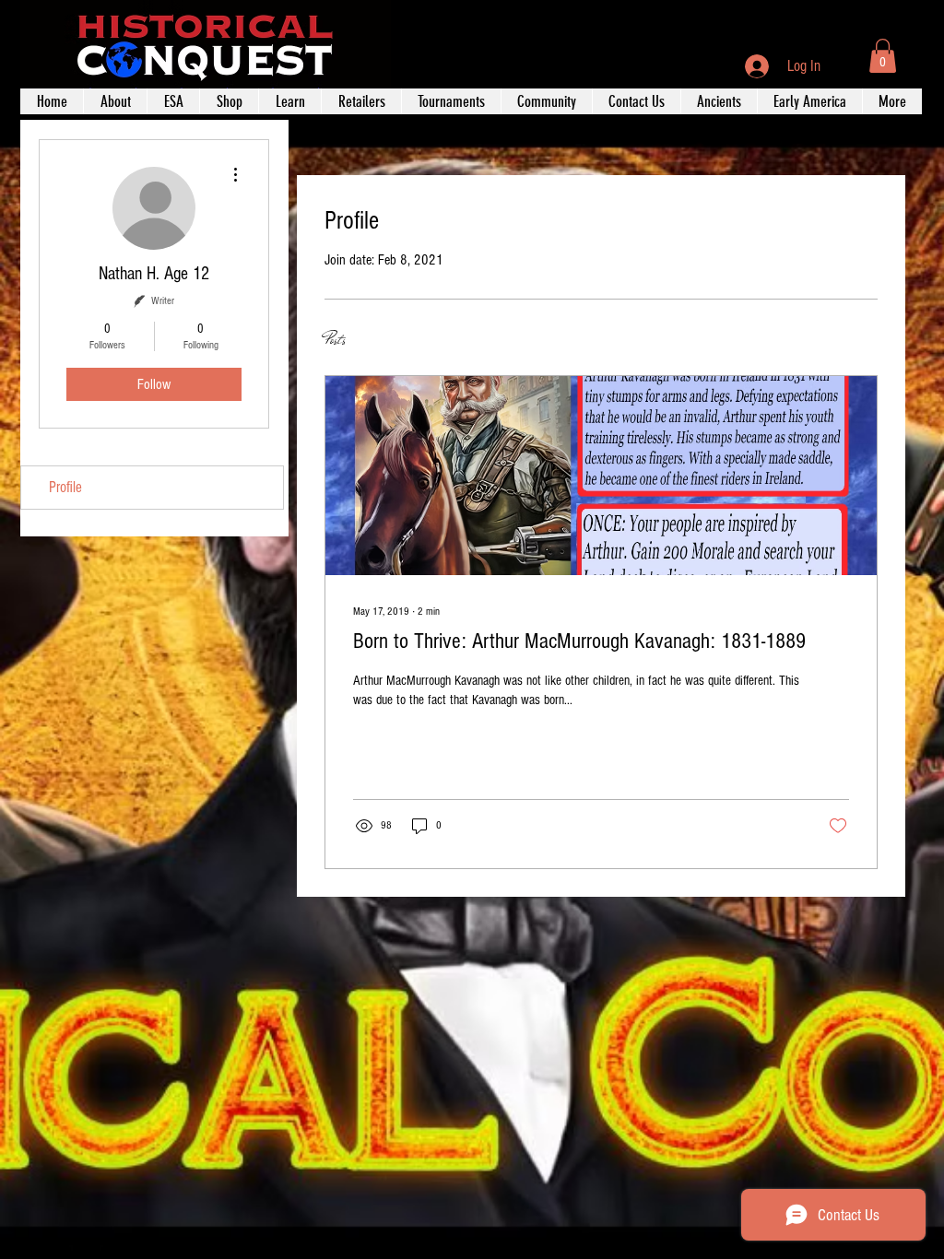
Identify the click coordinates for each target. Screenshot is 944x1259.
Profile (65, 487)
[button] (882, 56)
